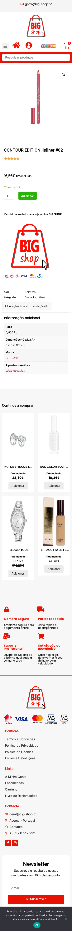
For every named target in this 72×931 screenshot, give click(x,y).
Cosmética (30, 297)
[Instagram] (15, 843)
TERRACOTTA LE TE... (54, 550)
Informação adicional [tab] (16, 306)
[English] (43, 46)
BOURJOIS (12, 358)
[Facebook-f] (8, 843)
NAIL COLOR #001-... (54, 467)
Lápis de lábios (15, 370)
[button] (5, 46)
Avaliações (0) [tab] (40, 306)
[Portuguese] (48, 46)
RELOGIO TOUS (17, 550)
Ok (37, 925)
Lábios (41, 297)
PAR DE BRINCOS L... (18, 467)
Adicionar (27, 196)
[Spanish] (53, 46)
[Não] (66, 918)
